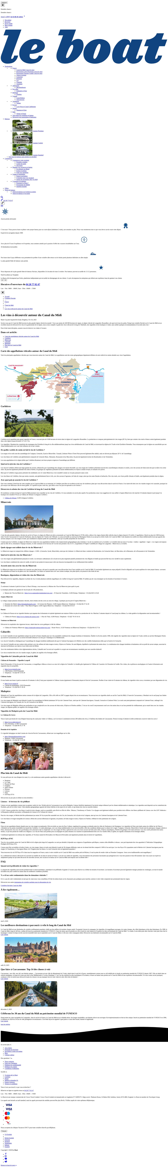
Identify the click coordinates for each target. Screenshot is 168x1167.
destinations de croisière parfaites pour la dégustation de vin (32, 882)
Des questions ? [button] (6, 1058)
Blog (6, 1053)
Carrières (7, 1077)
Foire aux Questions (11, 1063)
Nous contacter (9, 1061)
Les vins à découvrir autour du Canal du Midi (19, 309)
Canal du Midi (9, 305)
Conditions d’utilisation (12, 1068)
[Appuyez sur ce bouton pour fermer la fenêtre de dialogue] (3, 292)
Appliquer (4, 2)
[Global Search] (2, 198)
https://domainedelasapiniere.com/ (15, 736)
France (7, 302)
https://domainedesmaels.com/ (27, 604)
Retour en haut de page (8, 1165)
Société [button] (3, 1072)
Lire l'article (4, 934)
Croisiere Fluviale (10, 298)
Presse (7, 1078)
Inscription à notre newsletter (13, 1051)
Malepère (7, 343)
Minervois (8, 340)
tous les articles (5, 1024)
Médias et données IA (11, 1080)
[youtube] (6, 1159)
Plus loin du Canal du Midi (13, 345)
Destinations (8, 66)
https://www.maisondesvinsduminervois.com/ (38, 593)
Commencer (8, 158)
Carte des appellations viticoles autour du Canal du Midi (22, 336)
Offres (7, 188)
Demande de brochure (11, 1049)
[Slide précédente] (2, 280)
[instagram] (6, 1156)
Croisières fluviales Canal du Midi (11, 885)
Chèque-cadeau (9, 1055)
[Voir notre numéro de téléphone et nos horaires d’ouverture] (3, 203)
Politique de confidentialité (13, 1065)
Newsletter (8, 20)
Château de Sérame (11, 498)
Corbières (8, 338)
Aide (6, 27)
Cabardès (7, 341)
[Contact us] (2, 206)
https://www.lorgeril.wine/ (13, 669)
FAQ (6, 347)
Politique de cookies (11, 1067)
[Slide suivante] (5, 280)
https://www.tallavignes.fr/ (13, 722)
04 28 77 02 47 (33, 284)
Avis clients (8, 1048)
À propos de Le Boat (11, 1075)
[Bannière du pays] (3, 5)
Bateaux (7, 119)
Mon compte (8, 25)
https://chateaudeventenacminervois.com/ (37, 627)
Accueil (7, 296)
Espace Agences (10, 1082)
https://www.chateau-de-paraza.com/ (28, 616)
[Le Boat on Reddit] (6, 1162)
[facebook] (6, 1154)
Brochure (7, 22)
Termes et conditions (11, 1084)
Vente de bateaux (10, 190)
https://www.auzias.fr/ (11, 683)
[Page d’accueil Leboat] (84, 63)
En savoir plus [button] (5, 1044)
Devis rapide (8, 23)
